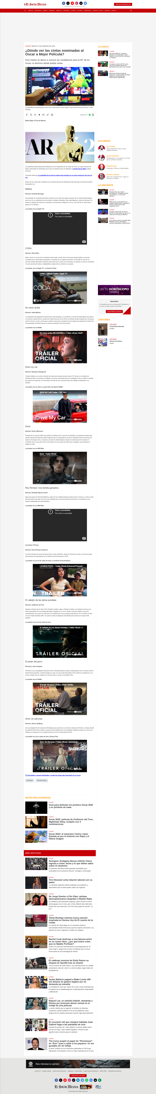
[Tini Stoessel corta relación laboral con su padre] (36, 883)
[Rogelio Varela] (101, 167)
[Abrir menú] (25, 10)
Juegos (113, 10)
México (31, 10)
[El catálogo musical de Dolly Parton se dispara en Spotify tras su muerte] (36, 965)
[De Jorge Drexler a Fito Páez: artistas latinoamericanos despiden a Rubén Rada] (36, 902)
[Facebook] (63, 3)
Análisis (59, 10)
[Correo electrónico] (43, 114)
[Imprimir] (52, 114)
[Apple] (95, 1080)
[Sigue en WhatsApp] (89, 114)
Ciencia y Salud (98, 10)
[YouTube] (72, 3)
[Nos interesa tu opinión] (78, 1064)
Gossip (73, 10)
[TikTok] (81, 3)
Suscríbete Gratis (114, 311)
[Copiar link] (47, 114)
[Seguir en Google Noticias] (92, 114)
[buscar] (131, 11)
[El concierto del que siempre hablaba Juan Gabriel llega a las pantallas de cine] (36, 1027)
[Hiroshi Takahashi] (101, 157)
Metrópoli (38, 10)
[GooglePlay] (99, 1080)
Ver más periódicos (123, 4)
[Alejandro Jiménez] (101, 176)
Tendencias (87, 10)
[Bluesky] (85, 3)
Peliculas (30, 780)
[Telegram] (39, 114)
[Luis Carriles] (101, 148)
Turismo (107, 10)
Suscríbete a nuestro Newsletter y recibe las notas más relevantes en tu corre (53, 775)
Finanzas (52, 10)
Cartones (66, 10)
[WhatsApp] (35, 114)
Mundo (45, 10)
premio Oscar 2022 (79, 169)
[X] (68, 3)
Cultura (79, 10)
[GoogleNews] (91, 1080)
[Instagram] (76, 3)
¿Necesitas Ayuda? (78, 1075)
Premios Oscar (41, 780)
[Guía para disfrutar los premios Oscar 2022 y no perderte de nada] (36, 808)
